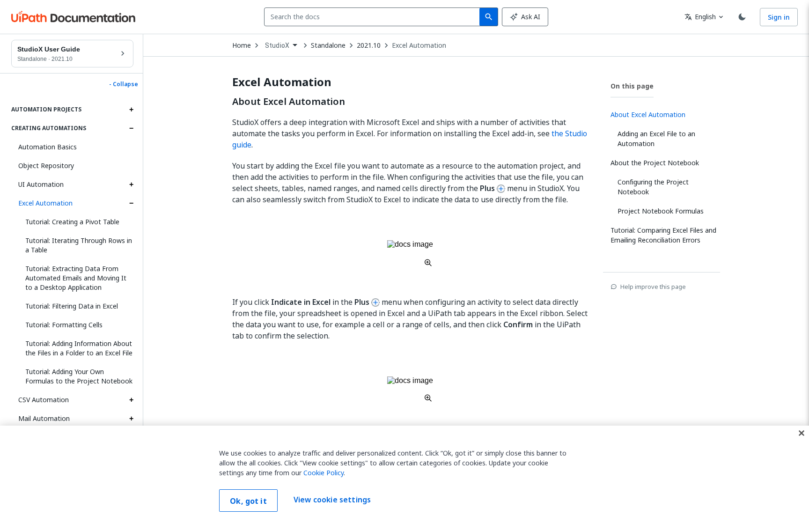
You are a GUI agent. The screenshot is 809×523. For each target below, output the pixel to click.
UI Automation (41, 184)
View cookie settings (332, 499)
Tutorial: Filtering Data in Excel (71, 306)
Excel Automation (45, 203)
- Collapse (123, 84)
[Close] (801, 433)
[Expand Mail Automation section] (131, 418)
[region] (404, 474)
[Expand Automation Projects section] (131, 109)
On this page (632, 86)
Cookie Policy (323, 473)
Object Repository (46, 165)
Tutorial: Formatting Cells (64, 325)
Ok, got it (248, 501)
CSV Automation (43, 400)
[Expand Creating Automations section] (131, 128)
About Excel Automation (288, 101)
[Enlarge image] (410, 253)
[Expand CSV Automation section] (131, 400)
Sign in (779, 17)
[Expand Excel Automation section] (131, 203)
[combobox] (373, 16)
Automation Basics (47, 147)
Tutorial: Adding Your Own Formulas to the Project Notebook (78, 376)
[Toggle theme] (742, 16)
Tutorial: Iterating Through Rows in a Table (78, 245)
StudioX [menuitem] (277, 45)
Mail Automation (44, 418)
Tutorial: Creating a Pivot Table (72, 222)
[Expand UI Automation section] (131, 184)
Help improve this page (653, 286)
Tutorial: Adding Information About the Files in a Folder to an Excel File (78, 348)
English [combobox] (700, 17)
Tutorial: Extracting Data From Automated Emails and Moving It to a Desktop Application (75, 278)
